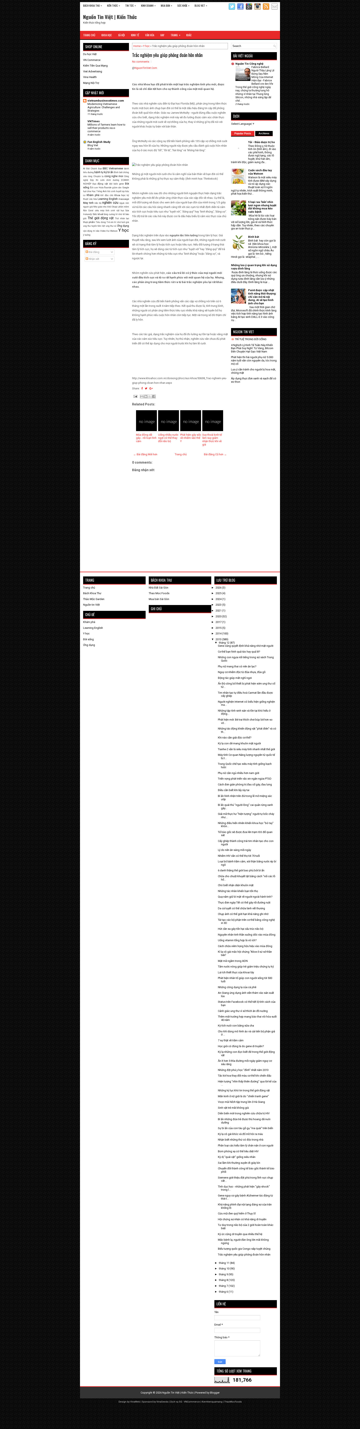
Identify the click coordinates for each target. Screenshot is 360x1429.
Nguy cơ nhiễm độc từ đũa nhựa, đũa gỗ (241, 672)
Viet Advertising (92, 71)
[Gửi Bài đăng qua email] (135, 396)
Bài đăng (93, 252)
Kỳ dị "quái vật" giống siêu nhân (236, 1157)
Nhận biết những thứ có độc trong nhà (240, 1139)
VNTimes (94, 121)
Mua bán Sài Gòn (159, 599)
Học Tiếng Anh (99, 191)
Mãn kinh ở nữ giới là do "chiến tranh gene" (243, 1096)
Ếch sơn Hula (97, 187)
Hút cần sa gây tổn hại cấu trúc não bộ (240, 928)
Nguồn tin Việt (91, 604)
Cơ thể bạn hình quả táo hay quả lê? (239, 651)
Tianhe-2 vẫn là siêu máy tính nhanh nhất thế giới (246, 749)
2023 (219, 604)
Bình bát (118, 172)
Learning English (108, 198)
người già (88, 206)
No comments (140, 61)
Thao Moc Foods (159, 593)
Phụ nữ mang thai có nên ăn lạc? (237, 666)
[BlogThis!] (146, 396)
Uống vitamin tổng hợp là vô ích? (237, 940)
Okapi (114, 206)
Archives (264, 133)
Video (103, 231)
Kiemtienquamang (212, 1401)
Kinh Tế (135, 35)
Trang (175, 35)
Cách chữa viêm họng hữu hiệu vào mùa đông (245, 946)
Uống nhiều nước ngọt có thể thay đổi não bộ (168, 438)
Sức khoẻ (98, 214)
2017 (219, 622)
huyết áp (120, 191)
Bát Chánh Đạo (94, 168)
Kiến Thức (113, 5)
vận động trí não (91, 231)
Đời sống (88, 639)
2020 (219, 616)
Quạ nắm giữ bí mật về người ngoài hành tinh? (245, 896)
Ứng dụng (123, 225)
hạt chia (87, 191)
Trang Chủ (89, 35)
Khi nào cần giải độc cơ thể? (234, 737)
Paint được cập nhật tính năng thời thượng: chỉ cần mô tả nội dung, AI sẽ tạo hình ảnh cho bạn (262, 297)
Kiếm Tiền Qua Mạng (95, 65)
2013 (219, 639)
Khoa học (120, 195)
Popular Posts (242, 133)
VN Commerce (91, 60)
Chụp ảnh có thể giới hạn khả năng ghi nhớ (243, 914)
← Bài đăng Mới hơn (145, 454)
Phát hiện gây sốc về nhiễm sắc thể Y (190, 438)
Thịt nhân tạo (122, 218)
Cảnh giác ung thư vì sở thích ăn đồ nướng (243, 1011)
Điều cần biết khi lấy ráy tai (233, 790)
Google (125, 187)
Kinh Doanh (148, 5)
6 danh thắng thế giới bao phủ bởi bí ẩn (241, 870)
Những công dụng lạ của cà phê (237, 987)
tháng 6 (224, 1291)
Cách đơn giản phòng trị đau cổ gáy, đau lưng (245, 784)
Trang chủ (181, 454)
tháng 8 (224, 1280)
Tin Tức (130, 5)
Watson (114, 231)
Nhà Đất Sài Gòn (158, 587)
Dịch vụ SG (176, 1401)
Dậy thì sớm (97, 180)
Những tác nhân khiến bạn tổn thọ (238, 891)
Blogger (215, 1392)
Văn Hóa (149, 35)
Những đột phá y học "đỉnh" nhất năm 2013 (243, 1070)
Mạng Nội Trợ (91, 82)
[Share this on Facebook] (142, 388)
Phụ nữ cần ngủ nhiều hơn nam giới (238, 773)
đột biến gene (116, 183)
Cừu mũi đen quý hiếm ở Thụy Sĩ (237, 1213)
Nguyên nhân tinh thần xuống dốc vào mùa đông (246, 934)
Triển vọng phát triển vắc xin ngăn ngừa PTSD (244, 778)
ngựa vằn (124, 203)
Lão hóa (93, 199)
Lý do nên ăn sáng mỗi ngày (234, 850)
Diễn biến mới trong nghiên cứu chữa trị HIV (244, 1113)
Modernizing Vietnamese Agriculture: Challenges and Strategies (104, 107)
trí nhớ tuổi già (121, 222)
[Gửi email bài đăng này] (142, 396)
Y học (146, 46)
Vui (108, 231)
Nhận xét (93, 258)
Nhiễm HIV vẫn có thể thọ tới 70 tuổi (239, 855)
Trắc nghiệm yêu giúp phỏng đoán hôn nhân (167, 54)
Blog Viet (201, 5)
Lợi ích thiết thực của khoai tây (236, 972)
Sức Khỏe (183, 5)
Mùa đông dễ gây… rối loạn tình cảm (146, 438)
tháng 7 (224, 1285)
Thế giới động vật (101, 218)
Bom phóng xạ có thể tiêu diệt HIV (238, 1151)
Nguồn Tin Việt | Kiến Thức (110, 16)
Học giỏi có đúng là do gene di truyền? (241, 1046)
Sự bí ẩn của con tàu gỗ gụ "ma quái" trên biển (245, 1128)
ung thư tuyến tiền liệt (94, 226)
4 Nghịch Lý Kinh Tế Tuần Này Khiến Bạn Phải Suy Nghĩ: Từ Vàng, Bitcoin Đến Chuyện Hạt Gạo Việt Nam (252, 348)
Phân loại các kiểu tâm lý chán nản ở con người (245, 1145)
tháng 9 (224, 1274)
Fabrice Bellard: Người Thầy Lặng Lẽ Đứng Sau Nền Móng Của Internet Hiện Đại (262, 74)
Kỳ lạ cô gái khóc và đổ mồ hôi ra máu (240, 1134)
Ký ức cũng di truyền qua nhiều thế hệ (240, 1234)
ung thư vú (111, 226)
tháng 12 (224, 642)
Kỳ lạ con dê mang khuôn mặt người (239, 743)
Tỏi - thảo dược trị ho (261, 142)
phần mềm (123, 206)
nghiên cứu (110, 203)
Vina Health (90, 77)
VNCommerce (192, 1401)
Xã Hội (121, 35)
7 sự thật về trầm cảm (231, 1040)
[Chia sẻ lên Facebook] (154, 396)
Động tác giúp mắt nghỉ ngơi (235, 677)
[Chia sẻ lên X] (150, 396)
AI (84, 168)
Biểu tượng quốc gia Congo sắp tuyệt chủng (244, 1248)
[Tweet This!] (146, 388)
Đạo (94, 183)
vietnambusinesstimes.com (106, 100)
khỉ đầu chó (106, 195)
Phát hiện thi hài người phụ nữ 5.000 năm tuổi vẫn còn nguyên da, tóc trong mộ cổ (254, 360)
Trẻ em (110, 222)
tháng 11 (224, 1262)
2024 (219, 599)
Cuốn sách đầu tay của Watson (260, 172)
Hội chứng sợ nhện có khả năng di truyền (242, 1219)
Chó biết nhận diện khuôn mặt (236, 885)
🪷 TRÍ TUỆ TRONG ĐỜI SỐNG (248, 339)
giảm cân (117, 187)
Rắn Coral (88, 210)
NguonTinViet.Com (146, 67)
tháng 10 (224, 1268)
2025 (219, 593)
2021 (219, 610)
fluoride (107, 187)
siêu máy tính (102, 210)
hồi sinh (111, 191)
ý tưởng (86, 235)
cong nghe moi (113, 176)
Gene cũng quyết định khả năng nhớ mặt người (245, 645)
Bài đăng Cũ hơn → (215, 454)
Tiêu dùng (101, 222)
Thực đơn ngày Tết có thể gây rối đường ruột (244, 902)
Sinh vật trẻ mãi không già (233, 1107)
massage (124, 198)
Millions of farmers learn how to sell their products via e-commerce (106, 128)
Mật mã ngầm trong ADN (233, 960)
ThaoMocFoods (233, 1401)
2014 (219, 633)
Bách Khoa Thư (92, 5)
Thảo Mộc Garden (93, 599)
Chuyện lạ (98, 176)
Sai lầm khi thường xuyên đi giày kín (239, 1162)
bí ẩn (110, 172)
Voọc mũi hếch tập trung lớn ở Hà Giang (241, 1101)
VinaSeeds (162, 1401)
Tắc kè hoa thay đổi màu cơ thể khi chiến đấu (244, 1075)
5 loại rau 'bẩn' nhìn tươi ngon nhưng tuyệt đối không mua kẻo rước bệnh (262, 206)
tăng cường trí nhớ (113, 214)
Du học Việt (90, 54)
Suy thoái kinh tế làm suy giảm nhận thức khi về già (212, 439)
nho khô (107, 206)
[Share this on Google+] (151, 388)
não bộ (97, 203)
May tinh (88, 202)
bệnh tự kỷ (100, 172)
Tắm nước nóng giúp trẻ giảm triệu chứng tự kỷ (246, 966)
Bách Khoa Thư (92, 593)
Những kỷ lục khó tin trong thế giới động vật (244, 1090)
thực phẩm (89, 222)
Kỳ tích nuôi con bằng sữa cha (236, 1025)
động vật (103, 183)
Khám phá (93, 195)
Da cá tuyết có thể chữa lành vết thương (241, 908)
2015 (219, 627)
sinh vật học (117, 210)
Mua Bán (166, 5)
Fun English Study (99, 141)
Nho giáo (97, 206)
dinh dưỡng (112, 180)
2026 (219, 587)
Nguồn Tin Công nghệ (249, 63)
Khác (189, 35)
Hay (162, 35)
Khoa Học (106, 35)
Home (137, 46)
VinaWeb (135, 1401)
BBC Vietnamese (113, 168)
